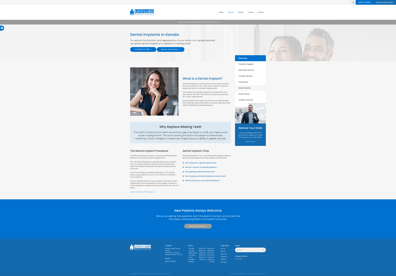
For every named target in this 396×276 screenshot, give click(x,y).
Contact (261, 12)
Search (250, 273)
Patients (241, 12)
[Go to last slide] (1, 22)
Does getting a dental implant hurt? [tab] (200, 172)
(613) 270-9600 (364, 2)
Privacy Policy (234, 273)
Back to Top (262, 273)
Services (231, 12)
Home (223, 248)
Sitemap (255, 273)
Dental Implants (245, 88)
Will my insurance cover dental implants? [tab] (202, 180)
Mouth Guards (244, 94)
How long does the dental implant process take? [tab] (205, 176)
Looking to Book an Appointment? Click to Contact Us (198, 22)
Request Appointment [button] (384, 2)
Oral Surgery (243, 82)
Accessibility (243, 273)
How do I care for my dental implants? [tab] (201, 167)
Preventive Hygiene (246, 64)
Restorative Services (246, 70)
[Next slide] (394, 22)
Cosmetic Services (246, 76)
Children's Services (246, 100)
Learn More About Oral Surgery (142, 192)
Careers (251, 12)
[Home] (142, 12)
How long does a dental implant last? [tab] (200, 163)
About (221, 12)
